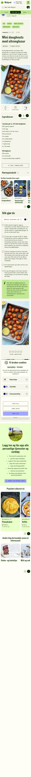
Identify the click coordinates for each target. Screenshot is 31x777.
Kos (4, 23)
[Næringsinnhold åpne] (15, 173)
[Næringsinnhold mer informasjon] (18, 173)
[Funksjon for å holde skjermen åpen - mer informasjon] (21, 219)
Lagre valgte (16, 408)
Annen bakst (16, 27)
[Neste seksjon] (29, 12)
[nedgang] (20, 115)
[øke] (27, 115)
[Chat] (28, 7)
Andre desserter (18, 23)
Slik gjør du (16, 12)
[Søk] (2, 7)
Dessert (9, 23)
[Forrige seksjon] (2, 12)
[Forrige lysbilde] (25, 206)
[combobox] (13, 7)
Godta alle (15, 413)
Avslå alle (15, 403)
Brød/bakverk (6, 27)
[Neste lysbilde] (28, 206)
